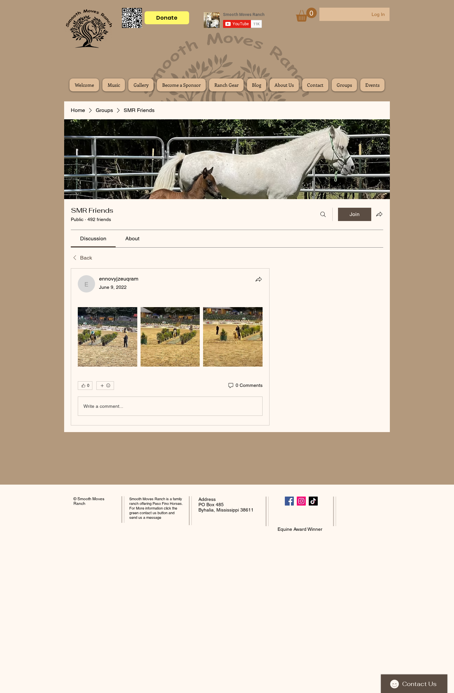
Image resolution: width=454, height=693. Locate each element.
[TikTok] (313, 501)
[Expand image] (107, 337)
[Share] (259, 279)
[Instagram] (301, 501)
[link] (93, 238)
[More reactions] (105, 385)
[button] (306, 15)
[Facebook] (289, 501)
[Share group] (379, 214)
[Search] (323, 214)
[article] (170, 346)
